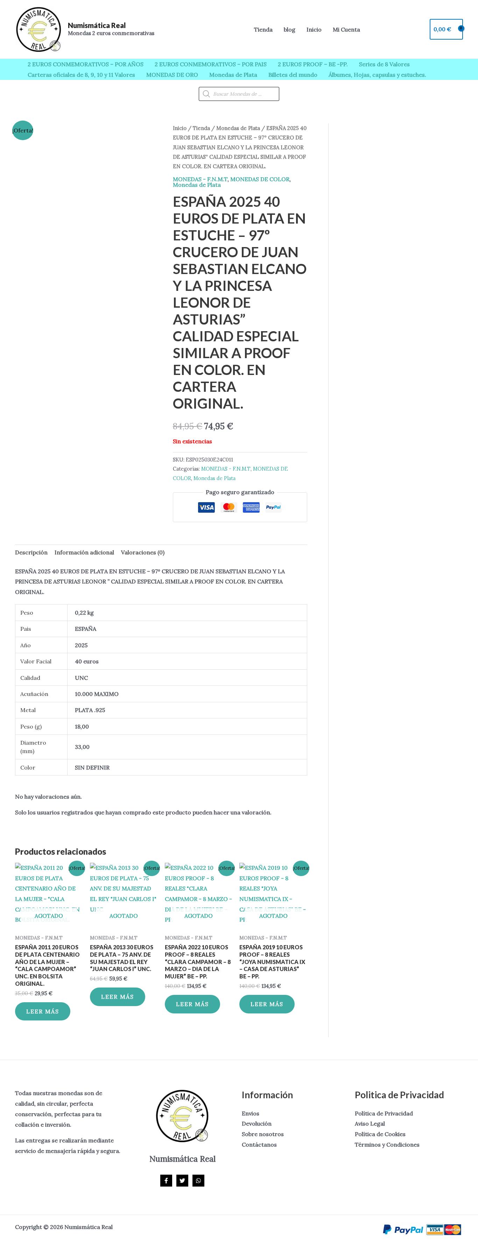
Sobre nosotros (263, 1134)
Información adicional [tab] (84, 552)
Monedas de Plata (233, 74)
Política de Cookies (380, 1134)
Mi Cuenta (346, 29)
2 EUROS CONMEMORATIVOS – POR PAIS (211, 64)
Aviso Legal (370, 1123)
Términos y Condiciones (387, 1144)
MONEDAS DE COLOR (259, 179)
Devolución (257, 1123)
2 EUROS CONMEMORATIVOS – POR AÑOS (85, 64)
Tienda (263, 29)
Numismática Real (97, 25)
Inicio (314, 29)
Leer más (42, 1011)
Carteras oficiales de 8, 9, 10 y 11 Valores (81, 74)
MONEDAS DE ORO (172, 74)
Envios (250, 1113)
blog (289, 29)
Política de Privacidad (384, 1113)
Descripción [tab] (31, 552)
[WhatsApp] (198, 1181)
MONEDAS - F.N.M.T (200, 179)
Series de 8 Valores (384, 64)
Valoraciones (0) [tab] (142, 552)
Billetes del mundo (292, 74)
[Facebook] (166, 1181)
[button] (239, 29)
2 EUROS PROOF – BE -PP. (313, 64)
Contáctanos (259, 1144)
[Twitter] (182, 1181)
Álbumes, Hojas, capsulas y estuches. (377, 74)
